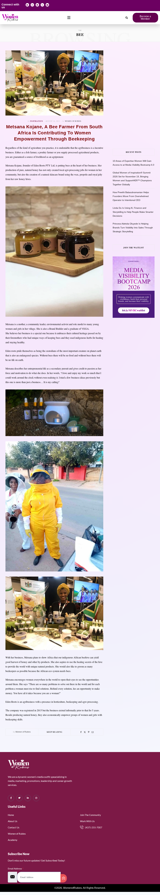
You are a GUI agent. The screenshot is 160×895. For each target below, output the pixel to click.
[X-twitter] (42, 5)
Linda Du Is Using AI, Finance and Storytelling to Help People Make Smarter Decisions (133, 212)
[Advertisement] (136, 69)
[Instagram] (32, 5)
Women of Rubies (73, 121)
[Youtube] (47, 5)
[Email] (93, 732)
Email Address (15, 868)
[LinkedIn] (28, 798)
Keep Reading (54, 732)
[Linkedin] (37, 5)
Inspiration (36, 121)
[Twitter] (85, 732)
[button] (68, 18)
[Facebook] (27, 5)
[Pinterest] (88, 732)
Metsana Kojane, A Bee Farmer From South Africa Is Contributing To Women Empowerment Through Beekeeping (54, 132)
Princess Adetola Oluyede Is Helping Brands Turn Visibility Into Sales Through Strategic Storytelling (133, 227)
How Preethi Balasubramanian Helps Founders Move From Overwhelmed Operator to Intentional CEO (131, 196)
